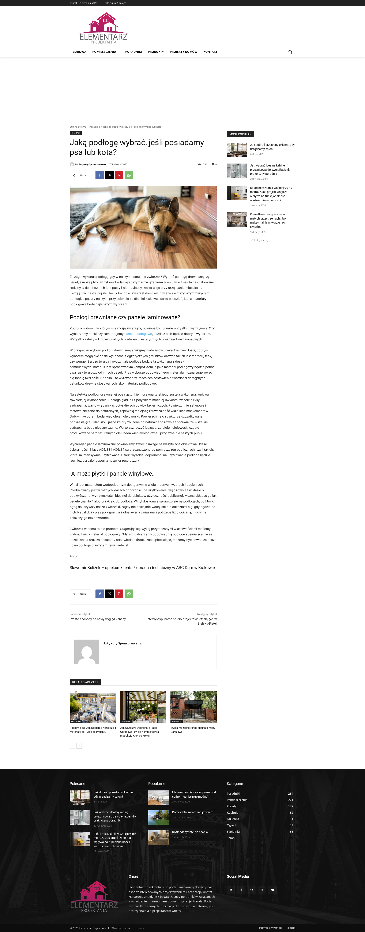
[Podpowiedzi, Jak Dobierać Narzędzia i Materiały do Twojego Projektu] (93, 707)
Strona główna (78, 126)
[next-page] (79, 746)
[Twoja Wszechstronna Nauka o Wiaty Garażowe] (193, 707)
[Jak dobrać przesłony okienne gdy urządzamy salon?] (237, 150)
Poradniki (94, 126)
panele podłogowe (138, 334)
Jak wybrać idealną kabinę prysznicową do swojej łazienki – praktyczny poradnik (271, 169)
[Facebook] (99, 175)
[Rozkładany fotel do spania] (158, 837)
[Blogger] (231, 890)
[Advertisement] (182, 88)
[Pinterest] (119, 175)
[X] (109, 175)
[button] (290, 52)
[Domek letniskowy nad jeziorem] (158, 817)
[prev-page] (72, 746)
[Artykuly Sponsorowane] (72, 164)
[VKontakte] (272, 890)
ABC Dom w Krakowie (195, 567)
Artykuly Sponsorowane (92, 164)
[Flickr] (252, 890)
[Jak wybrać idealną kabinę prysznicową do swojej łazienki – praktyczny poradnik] (237, 171)
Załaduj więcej (259, 240)
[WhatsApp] (129, 175)
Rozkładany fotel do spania (190, 832)
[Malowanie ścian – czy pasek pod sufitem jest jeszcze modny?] (158, 797)
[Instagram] (262, 890)
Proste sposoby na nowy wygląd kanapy (98, 619)
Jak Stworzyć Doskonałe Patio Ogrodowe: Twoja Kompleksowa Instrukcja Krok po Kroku (139, 731)
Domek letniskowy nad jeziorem (192, 812)
